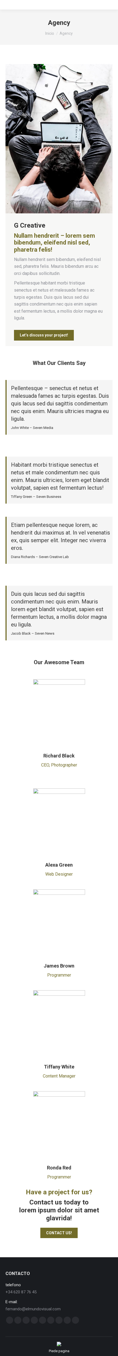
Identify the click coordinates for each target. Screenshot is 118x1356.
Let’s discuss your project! (44, 335)
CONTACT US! (59, 1233)
